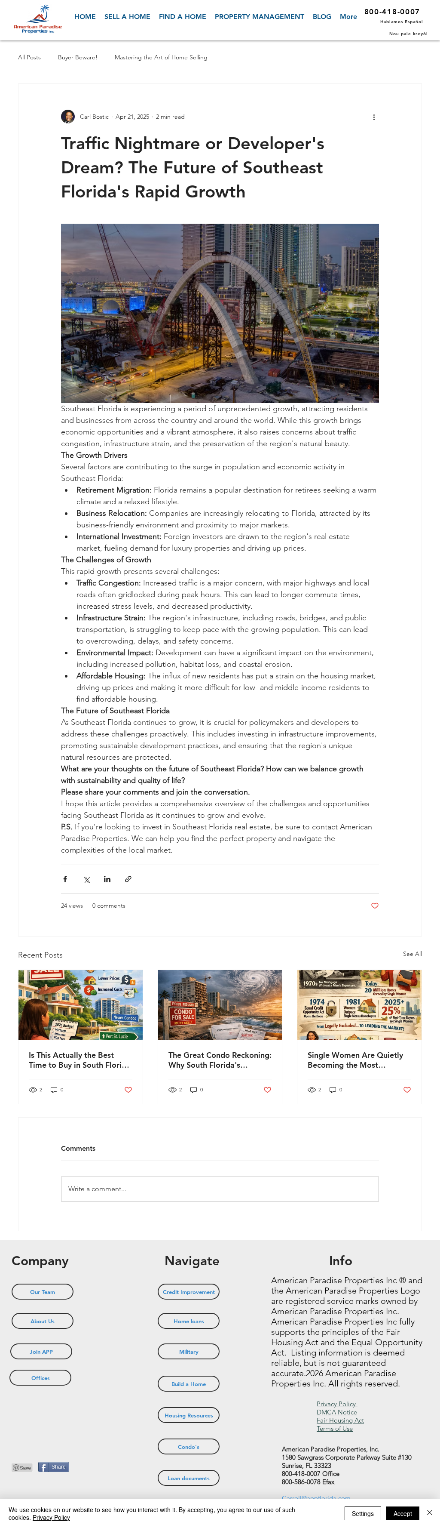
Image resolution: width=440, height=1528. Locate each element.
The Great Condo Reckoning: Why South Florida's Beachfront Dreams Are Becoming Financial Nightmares (220, 1060)
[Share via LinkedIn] (107, 879)
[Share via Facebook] (65, 879)
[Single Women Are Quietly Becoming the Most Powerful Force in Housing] (359, 1005)
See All (412, 954)
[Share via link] (128, 879)
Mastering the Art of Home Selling (161, 57)
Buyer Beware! (78, 57)
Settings (363, 1513)
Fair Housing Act (340, 1420)
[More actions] (374, 116)
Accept (403, 1513)
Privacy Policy (337, 1404)
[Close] (430, 1513)
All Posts (29, 57)
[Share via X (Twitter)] (86, 879)
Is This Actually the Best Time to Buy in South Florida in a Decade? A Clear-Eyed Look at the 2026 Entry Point (80, 1060)
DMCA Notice (337, 1412)
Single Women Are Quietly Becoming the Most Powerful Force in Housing (355, 1060)
